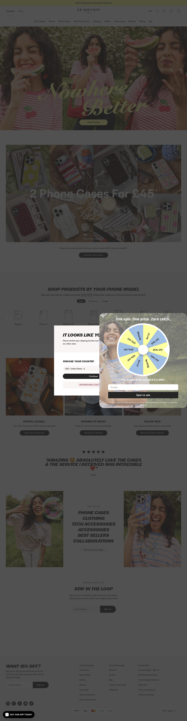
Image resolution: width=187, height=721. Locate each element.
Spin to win (143, 395)
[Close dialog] (103, 316)
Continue (93, 376)
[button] (18, 714)
